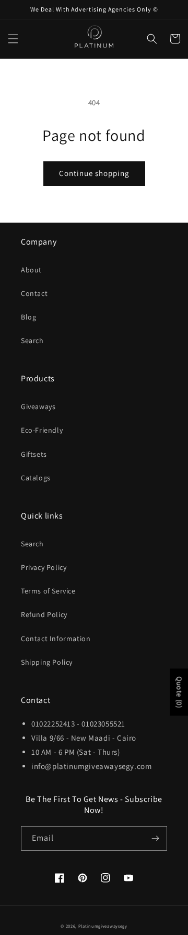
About (31, 269)
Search (32, 340)
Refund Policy (44, 614)
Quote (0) (179, 692)
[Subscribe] (155, 838)
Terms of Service (48, 591)
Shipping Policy (47, 662)
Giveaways (38, 406)
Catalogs (36, 477)
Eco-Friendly (42, 430)
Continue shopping (94, 173)
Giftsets (34, 454)
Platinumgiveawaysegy (102, 926)
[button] (13, 38)
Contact (34, 293)
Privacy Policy (43, 567)
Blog (28, 317)
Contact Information (55, 638)
